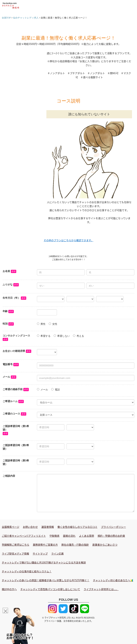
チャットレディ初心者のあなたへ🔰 (113, 580)
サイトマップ (40, 553)
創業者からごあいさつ (104, 544)
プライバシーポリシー (113, 527)
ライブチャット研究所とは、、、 (101, 589)
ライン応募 (57, 553)
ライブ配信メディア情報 (15, 553)
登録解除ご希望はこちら (15, 544)
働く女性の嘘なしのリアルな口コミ (77, 527)
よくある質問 (86, 535)
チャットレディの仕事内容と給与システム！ (27, 571)
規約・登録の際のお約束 (111, 535)
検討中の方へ (9, 589)
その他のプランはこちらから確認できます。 (68, 240)
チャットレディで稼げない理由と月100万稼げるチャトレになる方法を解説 (44, 562)
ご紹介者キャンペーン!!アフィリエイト (24, 535)
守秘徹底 (54, 535)
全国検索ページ (10, 527)
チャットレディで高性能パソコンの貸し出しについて (50, 589)
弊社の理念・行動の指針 (75, 544)
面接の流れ (69, 535)
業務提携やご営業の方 (45, 544)
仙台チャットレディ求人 (26, 17)
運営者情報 (47, 527)
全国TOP (6, 17)
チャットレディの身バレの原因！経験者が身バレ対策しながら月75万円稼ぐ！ (45, 580)
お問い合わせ (30, 527)
